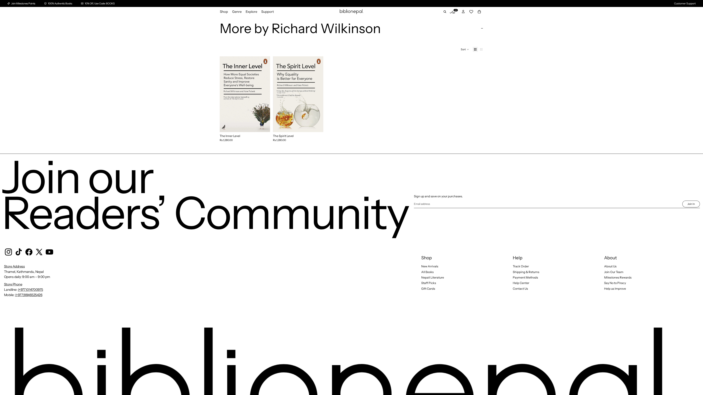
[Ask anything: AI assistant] (454, 12)
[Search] (445, 12)
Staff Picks (428, 283)
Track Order (521, 266)
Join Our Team (613, 272)
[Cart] (479, 12)
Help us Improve (615, 288)
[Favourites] (471, 12)
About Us (610, 266)
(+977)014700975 (30, 290)
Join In (691, 204)
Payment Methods (525, 277)
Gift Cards (428, 288)
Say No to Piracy (615, 283)
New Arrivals (429, 266)
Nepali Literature (432, 277)
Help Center (521, 283)
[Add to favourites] (264, 62)
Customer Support (685, 3)
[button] (465, 49)
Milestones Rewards (618, 277)
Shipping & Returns (526, 272)
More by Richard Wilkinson (300, 28)
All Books (427, 272)
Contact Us (520, 288)
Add (267, 126)
